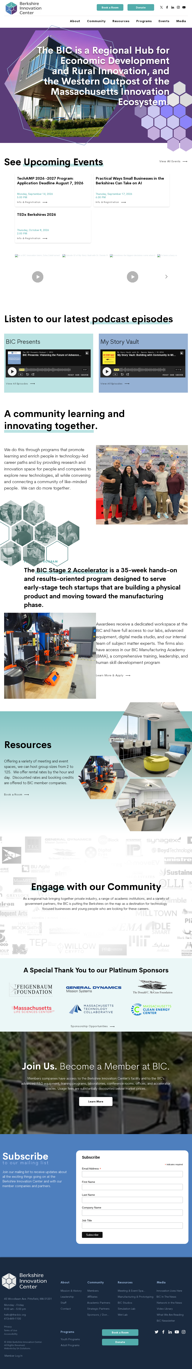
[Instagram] (178, 7)
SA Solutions (23, 1348)
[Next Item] (166, 277)
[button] (73, 21)
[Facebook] (167, 7)
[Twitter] (156, 1331)
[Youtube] (176, 1331)
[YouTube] (184, 7)
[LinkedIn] (173, 7)
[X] (161, 7)
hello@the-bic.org (15, 1315)
